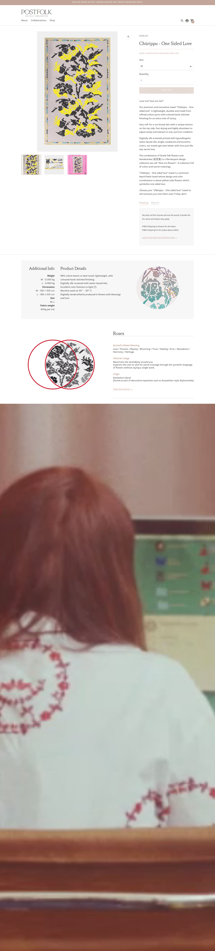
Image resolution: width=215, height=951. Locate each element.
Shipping (143, 203)
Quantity (143, 74)
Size (141, 60)
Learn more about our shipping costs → (159, 238)
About (24, 20)
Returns (155, 203)
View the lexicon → (123, 389)
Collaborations (38, 20)
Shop (52, 20)
